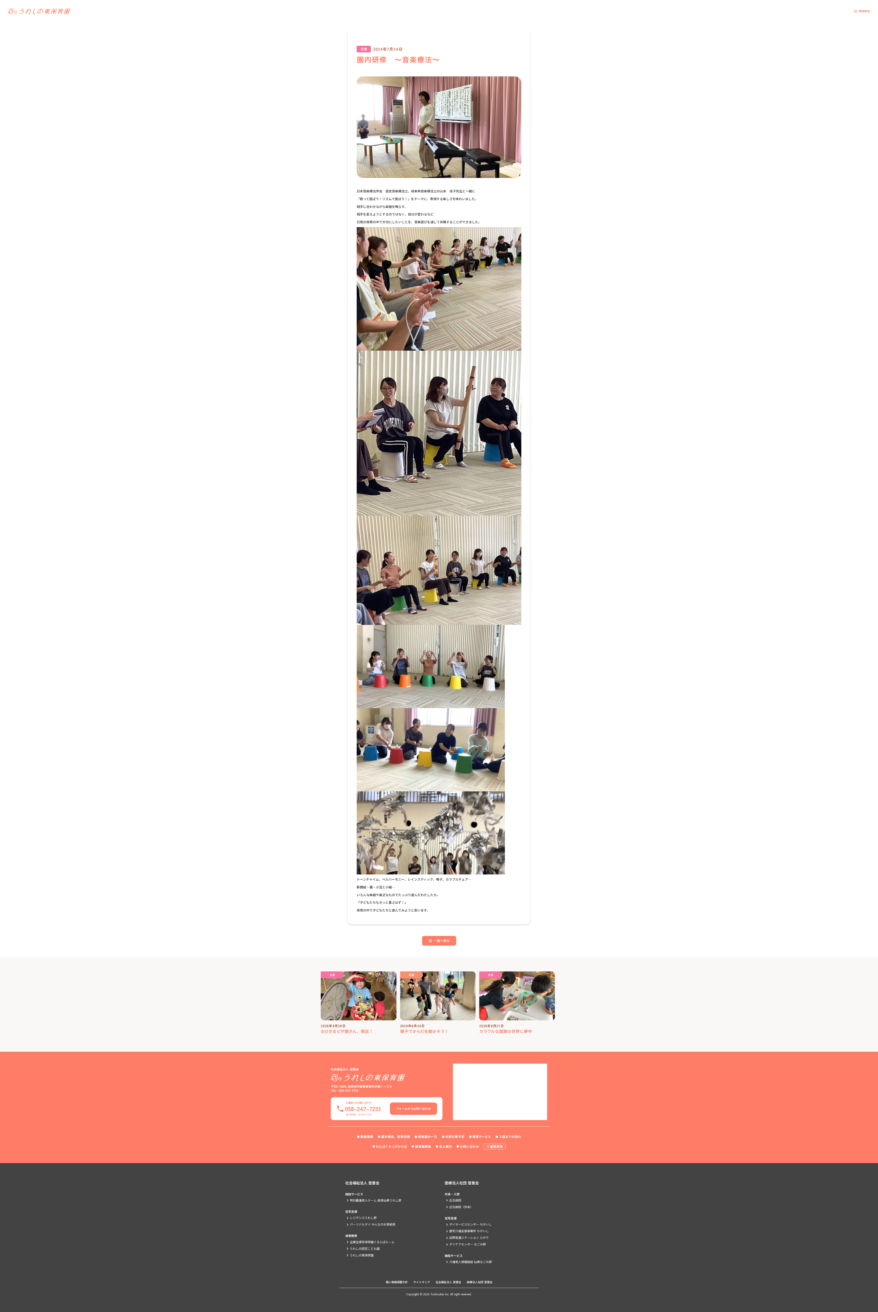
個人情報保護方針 (397, 1282)
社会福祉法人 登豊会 (362, 1182)
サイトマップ (421, 1282)
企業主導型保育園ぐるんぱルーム (372, 1242)
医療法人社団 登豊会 (462, 1182)
